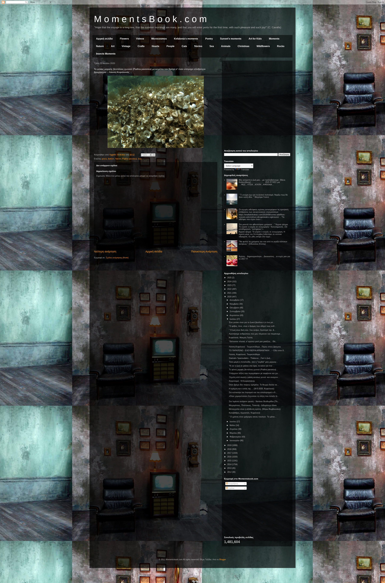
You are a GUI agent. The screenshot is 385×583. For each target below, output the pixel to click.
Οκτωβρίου (235, 308)
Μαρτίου (233, 433)
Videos (140, 38)
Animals (225, 46)
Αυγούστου (235, 315)
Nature (100, 46)
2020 (229, 297)
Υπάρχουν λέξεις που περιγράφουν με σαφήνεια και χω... (254, 373)
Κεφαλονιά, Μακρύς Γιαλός (241, 337)
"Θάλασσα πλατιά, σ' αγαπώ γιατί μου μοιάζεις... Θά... (253, 341)
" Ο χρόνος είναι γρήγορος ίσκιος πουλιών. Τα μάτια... (252, 417)
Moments (274, 38)
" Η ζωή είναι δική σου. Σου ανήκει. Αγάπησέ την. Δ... (252, 330)
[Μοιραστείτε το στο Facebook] (150, 154)
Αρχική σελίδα (104, 38)
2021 (229, 293)
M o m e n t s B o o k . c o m (150, 19)
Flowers (124, 38)
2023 (229, 285)
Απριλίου (234, 429)
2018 (229, 449)
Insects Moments (106, 53)
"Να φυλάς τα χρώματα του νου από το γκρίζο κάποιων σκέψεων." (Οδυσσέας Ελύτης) (263, 242)
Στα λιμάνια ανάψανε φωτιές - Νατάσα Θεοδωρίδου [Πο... (254, 401)
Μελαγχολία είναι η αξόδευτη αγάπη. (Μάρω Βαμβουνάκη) (254, 409)
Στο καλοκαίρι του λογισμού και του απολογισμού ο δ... (253, 392)
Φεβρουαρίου (236, 437)
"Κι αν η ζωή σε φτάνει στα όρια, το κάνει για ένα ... (252, 366)
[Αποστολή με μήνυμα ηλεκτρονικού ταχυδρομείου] (142, 154)
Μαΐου (233, 425)
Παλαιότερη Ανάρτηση (204, 251)
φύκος (104, 159)
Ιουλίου (233, 319)
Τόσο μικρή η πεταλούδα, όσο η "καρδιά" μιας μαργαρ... (253, 362)
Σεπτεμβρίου (235, 311)
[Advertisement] (257, 84)
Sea (211, 46)
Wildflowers (263, 46)
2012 (229, 472)
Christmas (243, 46)
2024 (229, 281)
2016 (229, 457)
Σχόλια (231, 488)
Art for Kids (255, 38)
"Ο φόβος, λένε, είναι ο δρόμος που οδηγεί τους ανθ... (252, 326)
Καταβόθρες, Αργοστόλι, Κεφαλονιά (244, 413)
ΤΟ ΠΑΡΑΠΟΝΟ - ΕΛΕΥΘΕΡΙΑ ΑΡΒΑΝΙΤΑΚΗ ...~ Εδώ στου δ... (257, 350)
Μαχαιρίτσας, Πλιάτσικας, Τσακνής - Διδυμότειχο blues (253, 405)
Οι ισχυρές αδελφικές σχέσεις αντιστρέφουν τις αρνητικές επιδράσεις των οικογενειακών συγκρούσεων (264, 210)
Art (112, 46)
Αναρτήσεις (233, 483)
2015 (229, 460)
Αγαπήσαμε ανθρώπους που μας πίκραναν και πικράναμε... (255, 334)
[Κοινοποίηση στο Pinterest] (153, 154)
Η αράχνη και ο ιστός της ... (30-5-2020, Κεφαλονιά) (251, 389)
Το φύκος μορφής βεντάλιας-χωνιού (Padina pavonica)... (253, 369)
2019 (229, 445)
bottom (111, 159)
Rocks (280, 46)
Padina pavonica (129, 159)
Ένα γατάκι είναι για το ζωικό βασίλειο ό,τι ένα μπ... (252, 322)
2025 (229, 277)
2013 (229, 468)
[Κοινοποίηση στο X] (148, 154)
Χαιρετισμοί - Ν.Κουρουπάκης (242, 381)
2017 (229, 453)
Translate (245, 169)
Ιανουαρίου (235, 440)
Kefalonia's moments (186, 38)
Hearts (155, 46)
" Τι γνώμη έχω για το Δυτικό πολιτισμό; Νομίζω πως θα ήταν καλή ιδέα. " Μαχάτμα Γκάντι (263, 196)
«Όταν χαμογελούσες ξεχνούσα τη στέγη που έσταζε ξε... (254, 396)
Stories (198, 46)
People (170, 46)
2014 (229, 464)
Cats (184, 46)
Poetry (209, 38)
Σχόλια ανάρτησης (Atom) (117, 257)
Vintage (126, 46)
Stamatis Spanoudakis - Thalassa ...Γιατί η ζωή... (250, 358)
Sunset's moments (230, 38)
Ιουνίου (233, 421)
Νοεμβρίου (234, 304)
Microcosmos (159, 38)
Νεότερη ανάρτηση (105, 251)
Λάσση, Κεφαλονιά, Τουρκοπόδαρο (244, 354)
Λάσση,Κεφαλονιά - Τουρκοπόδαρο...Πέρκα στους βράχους (255, 347)
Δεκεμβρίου (235, 300)
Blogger (222, 559)
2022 (229, 289)
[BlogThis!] (145, 154)
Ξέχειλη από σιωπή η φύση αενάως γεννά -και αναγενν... (254, 377)
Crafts (141, 46)
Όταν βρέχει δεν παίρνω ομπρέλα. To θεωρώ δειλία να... (254, 385)
